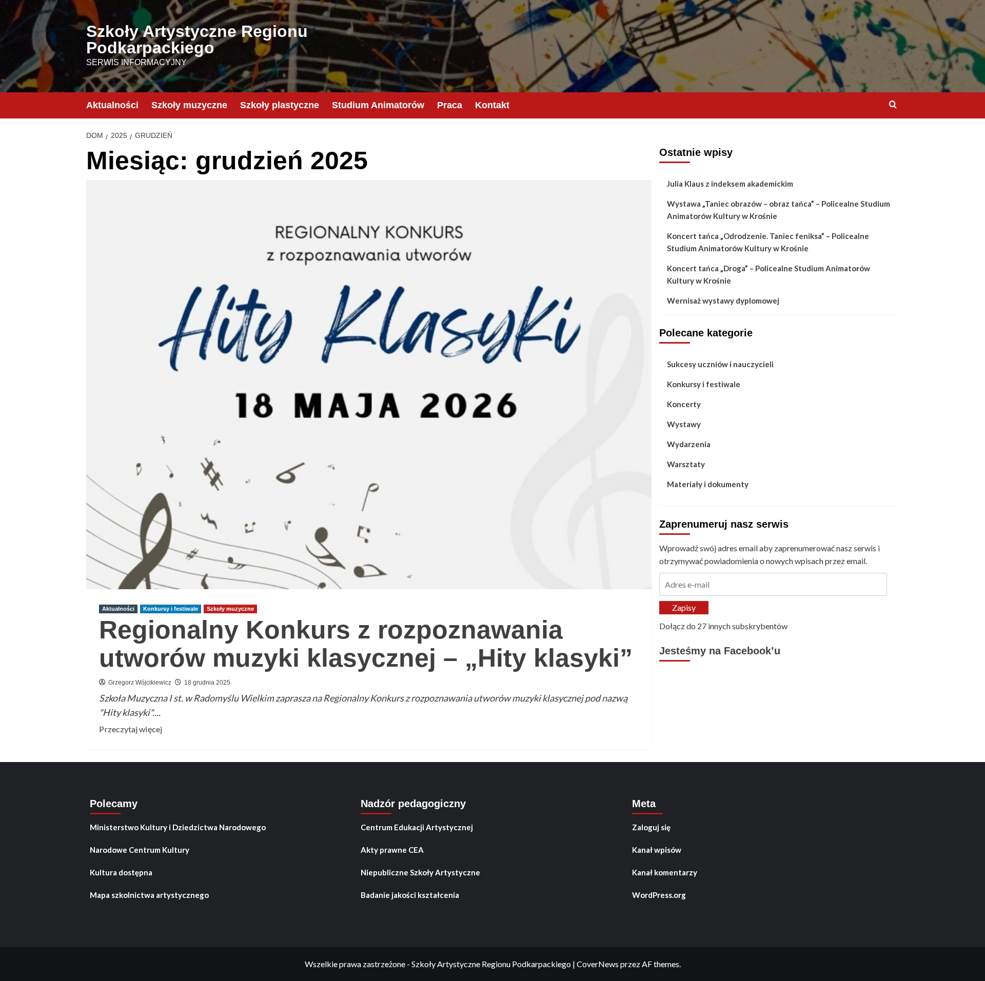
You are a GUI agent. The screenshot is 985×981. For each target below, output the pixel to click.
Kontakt (492, 105)
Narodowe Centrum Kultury (139, 849)
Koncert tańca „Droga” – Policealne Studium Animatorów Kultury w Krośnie (768, 274)
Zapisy (684, 607)
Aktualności (112, 105)
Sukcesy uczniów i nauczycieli (720, 364)
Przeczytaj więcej (130, 730)
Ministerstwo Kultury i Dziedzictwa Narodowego (178, 827)
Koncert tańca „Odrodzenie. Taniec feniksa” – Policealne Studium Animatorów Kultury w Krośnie (768, 242)
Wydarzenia (689, 444)
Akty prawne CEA (392, 849)
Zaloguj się (651, 827)
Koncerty (684, 404)
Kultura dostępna (121, 872)
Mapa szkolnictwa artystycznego (149, 894)
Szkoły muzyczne (189, 105)
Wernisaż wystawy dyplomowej (723, 300)
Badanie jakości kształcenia (410, 894)
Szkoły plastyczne (279, 105)
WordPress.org (659, 894)
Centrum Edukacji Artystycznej (417, 827)
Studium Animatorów (378, 105)
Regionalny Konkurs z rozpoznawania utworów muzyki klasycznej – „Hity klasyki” (366, 643)
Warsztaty (686, 464)
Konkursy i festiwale (170, 609)
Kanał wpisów (656, 849)
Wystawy (684, 424)
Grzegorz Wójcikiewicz (139, 682)
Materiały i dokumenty (707, 484)
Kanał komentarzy (664, 872)
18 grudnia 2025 (207, 682)
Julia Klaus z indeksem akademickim (730, 183)
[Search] (893, 105)
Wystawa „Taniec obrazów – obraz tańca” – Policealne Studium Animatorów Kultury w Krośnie (778, 210)
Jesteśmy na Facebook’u (719, 651)
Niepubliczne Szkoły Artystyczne (420, 872)
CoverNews (598, 964)
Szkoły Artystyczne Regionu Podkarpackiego (197, 39)
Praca (449, 105)
